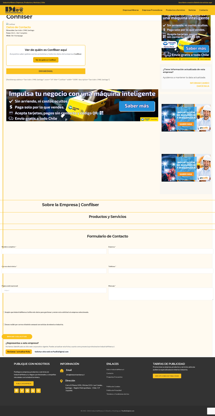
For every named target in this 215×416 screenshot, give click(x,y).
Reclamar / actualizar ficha (18, 352)
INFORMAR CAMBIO (199, 83)
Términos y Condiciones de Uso (117, 394)
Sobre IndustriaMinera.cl (115, 369)
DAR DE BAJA (203, 86)
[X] (27, 390)
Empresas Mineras (131, 10)
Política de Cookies (113, 386)
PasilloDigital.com (127, 411)
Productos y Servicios (175, 10)
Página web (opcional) (10, 286)
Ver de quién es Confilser (46, 60)
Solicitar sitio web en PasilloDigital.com (51, 352)
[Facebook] (22, 390)
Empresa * (112, 247)
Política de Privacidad (113, 390)
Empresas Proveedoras (152, 10)
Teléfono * (112, 266)
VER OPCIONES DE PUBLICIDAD (167, 376)
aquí (210, 2)
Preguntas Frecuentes (114, 377)
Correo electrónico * (9, 266)
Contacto (203, 10)
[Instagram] (38, 390)
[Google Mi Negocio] (33, 390)
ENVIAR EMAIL (46, 71)
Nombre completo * (9, 247)
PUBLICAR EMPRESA (23, 384)
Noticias (192, 10)
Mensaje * (112, 286)
